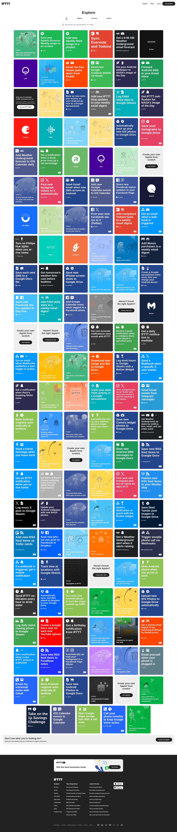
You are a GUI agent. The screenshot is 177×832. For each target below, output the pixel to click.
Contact (80, 825)
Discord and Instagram (72, 787)
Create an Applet (163, 739)
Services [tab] (94, 18)
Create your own (126, 310)
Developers (57, 825)
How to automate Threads (96, 808)
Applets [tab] (79, 18)
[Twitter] (114, 825)
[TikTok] (118, 825)
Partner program (71, 825)
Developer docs (58, 811)
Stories (56, 790)
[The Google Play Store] (118, 788)
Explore (145, 3)
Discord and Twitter (71, 814)
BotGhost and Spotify (72, 799)
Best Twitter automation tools (97, 790)
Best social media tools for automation (99, 814)
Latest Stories (94, 784)
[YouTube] (110, 825)
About (90, 825)
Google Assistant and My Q (73, 796)
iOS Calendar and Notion (72, 790)
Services (56, 787)
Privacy (85, 825)
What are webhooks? (95, 802)
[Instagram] (106, 825)
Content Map (57, 802)
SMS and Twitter (70, 802)
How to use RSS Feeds (95, 799)
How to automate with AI (95, 787)
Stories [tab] (109, 18)
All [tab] (66, 18)
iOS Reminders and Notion (73, 805)
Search (56, 805)
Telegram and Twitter (71, 811)
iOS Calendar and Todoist (73, 808)
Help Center (57, 799)
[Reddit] (122, 825)
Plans (152, 3)
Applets (56, 793)
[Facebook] (98, 825)
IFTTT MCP (57, 796)
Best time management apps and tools (99, 793)
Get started (169, 3)
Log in (159, 3)
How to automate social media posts (98, 811)
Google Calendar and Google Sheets (75, 793)
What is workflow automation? (97, 796)
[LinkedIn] (102, 825)
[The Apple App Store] (118, 784)
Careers (64, 825)
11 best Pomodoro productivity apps (99, 805)
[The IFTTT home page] (6, 3)
